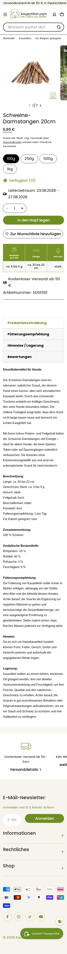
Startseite (9, 38)
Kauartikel (25, 38)
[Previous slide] (29, 105)
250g (29, 158)
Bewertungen (20, 356)
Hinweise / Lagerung (26, 345)
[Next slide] (40, 105)
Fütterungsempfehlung (28, 334)
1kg (10, 169)
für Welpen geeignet (48, 38)
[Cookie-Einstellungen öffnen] (60, 921)
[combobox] (33, 27)
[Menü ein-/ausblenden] (5, 14)
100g (11, 158)
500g (48, 158)
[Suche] (59, 27)
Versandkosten (12, 142)
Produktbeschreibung (27, 322)
